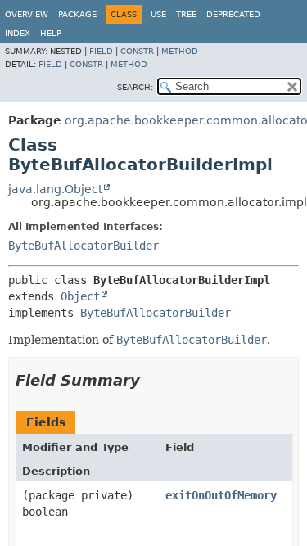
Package (77, 14)
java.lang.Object (55, 189)
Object (80, 296)
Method (179, 51)
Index (17, 33)
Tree (186, 14)
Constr (137, 51)
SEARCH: (135, 87)
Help (50, 33)
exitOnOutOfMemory (221, 495)
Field (101, 51)
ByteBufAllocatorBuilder (83, 245)
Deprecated (233, 14)
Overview (26, 14)
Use (158, 14)
